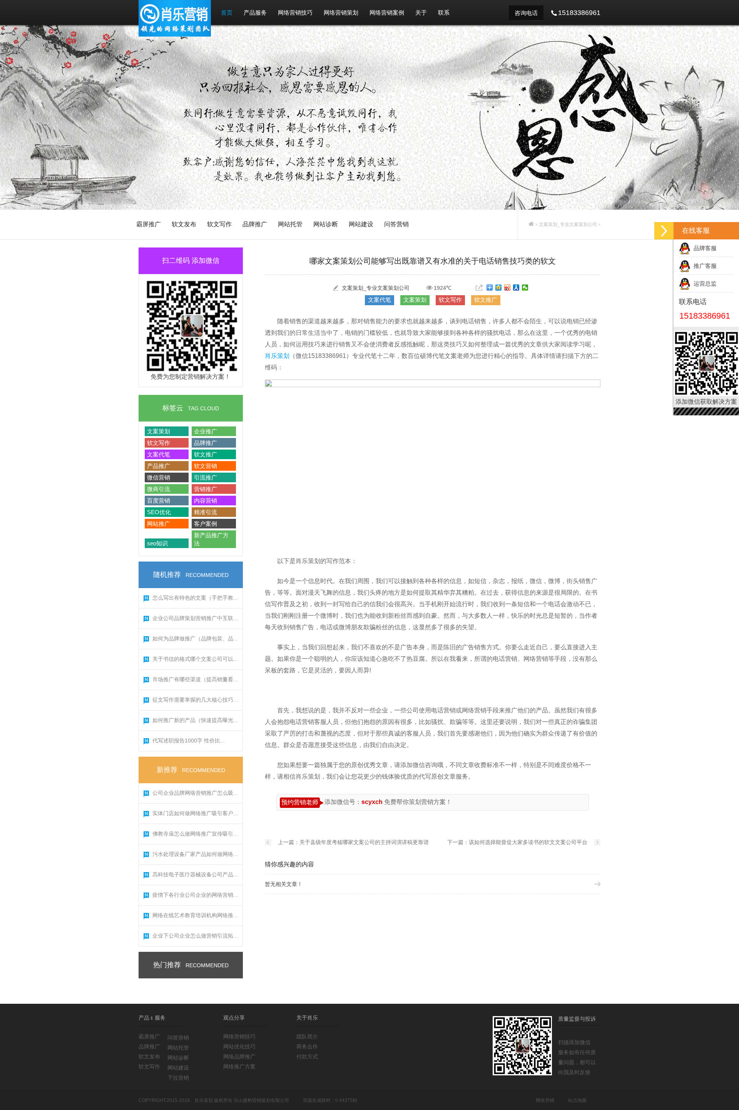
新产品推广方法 (211, 539)
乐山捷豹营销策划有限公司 (261, 1100)
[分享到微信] (525, 287)
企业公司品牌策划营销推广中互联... (195, 618)
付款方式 (307, 1056)
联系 (444, 12)
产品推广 (158, 466)
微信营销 (158, 477)
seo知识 (157, 543)
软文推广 (205, 454)
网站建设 (361, 224)
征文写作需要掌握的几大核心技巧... (195, 700)
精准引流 (205, 512)
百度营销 (158, 500)
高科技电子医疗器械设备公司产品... (195, 874)
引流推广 (205, 477)
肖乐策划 (277, 356)
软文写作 (219, 224)
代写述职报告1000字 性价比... (188, 740)
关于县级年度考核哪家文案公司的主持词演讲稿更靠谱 (364, 842)
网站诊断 (325, 224)
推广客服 (704, 265)
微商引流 (158, 489)
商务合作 (307, 1046)
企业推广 (205, 431)
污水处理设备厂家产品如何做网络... (195, 854)
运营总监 (704, 283)
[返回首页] (531, 224)
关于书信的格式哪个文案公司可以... (195, 659)
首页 (226, 12)
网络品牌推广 (239, 1056)
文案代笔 (158, 454)
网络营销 (545, 1100)
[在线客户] (664, 230)
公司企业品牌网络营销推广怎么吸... (195, 793)
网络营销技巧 (295, 12)
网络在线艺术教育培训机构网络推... (195, 915)
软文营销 (205, 466)
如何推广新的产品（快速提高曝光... (195, 720)
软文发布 (184, 224)
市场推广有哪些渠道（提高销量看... (195, 679)
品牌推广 (254, 224)
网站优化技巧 (239, 1046)
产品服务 (255, 12)
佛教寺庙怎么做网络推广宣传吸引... (195, 834)
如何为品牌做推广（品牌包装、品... (195, 638)
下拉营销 (178, 1078)
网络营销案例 (387, 12)
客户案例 (205, 523)
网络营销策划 (341, 12)
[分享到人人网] (516, 287)
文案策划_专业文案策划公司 (568, 224)
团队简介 (307, 1036)
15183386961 (704, 316)
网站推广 (158, 523)
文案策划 (158, 431)
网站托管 (290, 224)
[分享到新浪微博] (507, 287)
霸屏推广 (148, 224)
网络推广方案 (239, 1066)
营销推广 (205, 489)
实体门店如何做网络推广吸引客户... (195, 813)
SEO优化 (159, 512)
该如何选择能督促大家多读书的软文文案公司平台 (528, 842)
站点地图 (577, 1100)
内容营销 (205, 500)
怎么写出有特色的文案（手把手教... (195, 598)
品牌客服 (704, 248)
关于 (421, 12)
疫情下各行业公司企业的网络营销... (195, 895)
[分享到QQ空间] (498, 287)
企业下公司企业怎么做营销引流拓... (195, 936)
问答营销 (396, 224)
